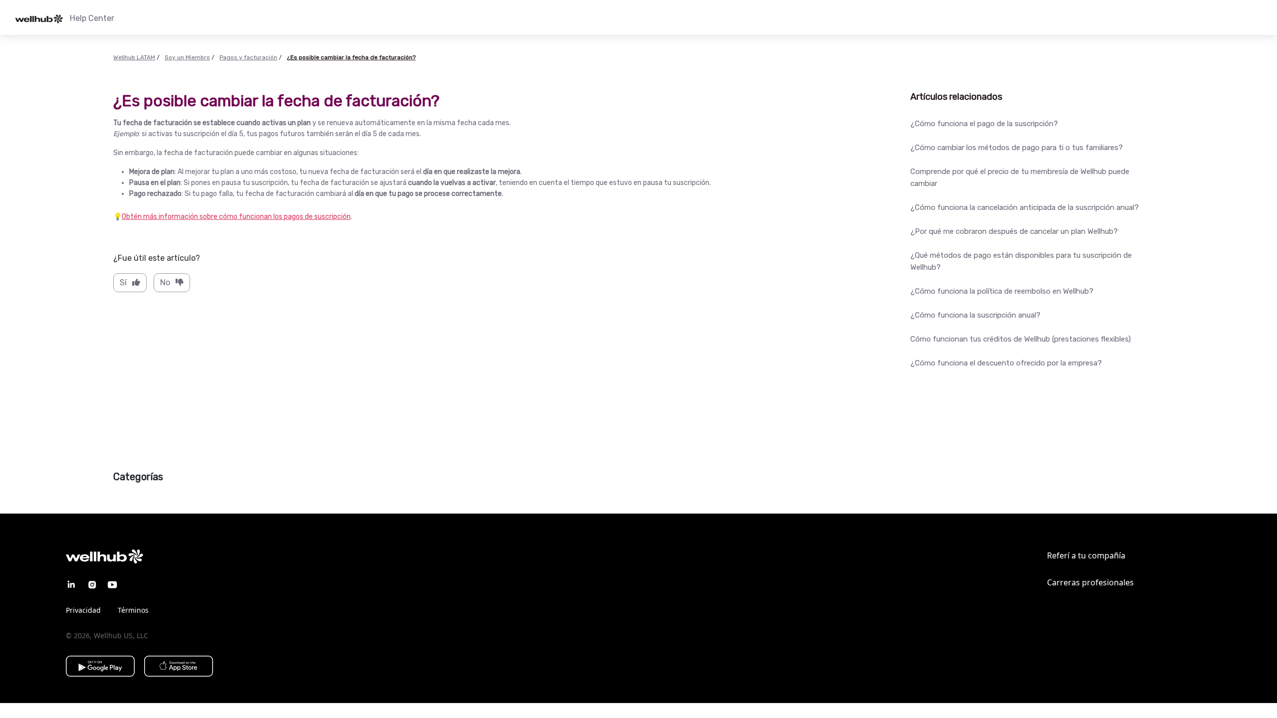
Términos (133, 610)
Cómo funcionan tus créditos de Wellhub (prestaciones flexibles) (1020, 339)
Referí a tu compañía (1086, 555)
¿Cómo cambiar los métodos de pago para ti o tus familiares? (1016, 147)
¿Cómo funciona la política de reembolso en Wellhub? (1001, 291)
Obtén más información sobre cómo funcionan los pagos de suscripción (236, 216)
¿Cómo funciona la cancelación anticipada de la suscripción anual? (1024, 207)
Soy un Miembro (187, 57)
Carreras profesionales (1090, 582)
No (165, 282)
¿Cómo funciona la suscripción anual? (975, 315)
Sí (123, 282)
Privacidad (83, 610)
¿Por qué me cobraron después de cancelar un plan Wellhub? (1014, 231)
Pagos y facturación (248, 57)
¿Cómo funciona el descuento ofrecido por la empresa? (1006, 363)
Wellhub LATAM (134, 57)
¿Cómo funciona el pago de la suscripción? (984, 123)
